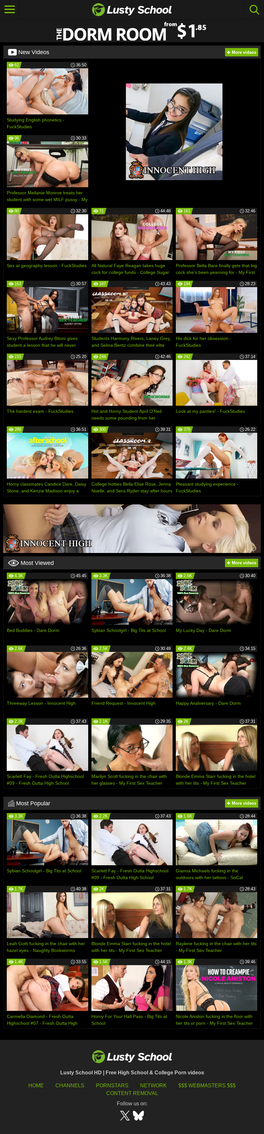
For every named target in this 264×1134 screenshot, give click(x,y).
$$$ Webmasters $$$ (207, 1085)
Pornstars (112, 1085)
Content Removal (132, 1093)
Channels (69, 1085)
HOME (36, 1085)
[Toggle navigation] (9, 9)
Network (153, 1085)
